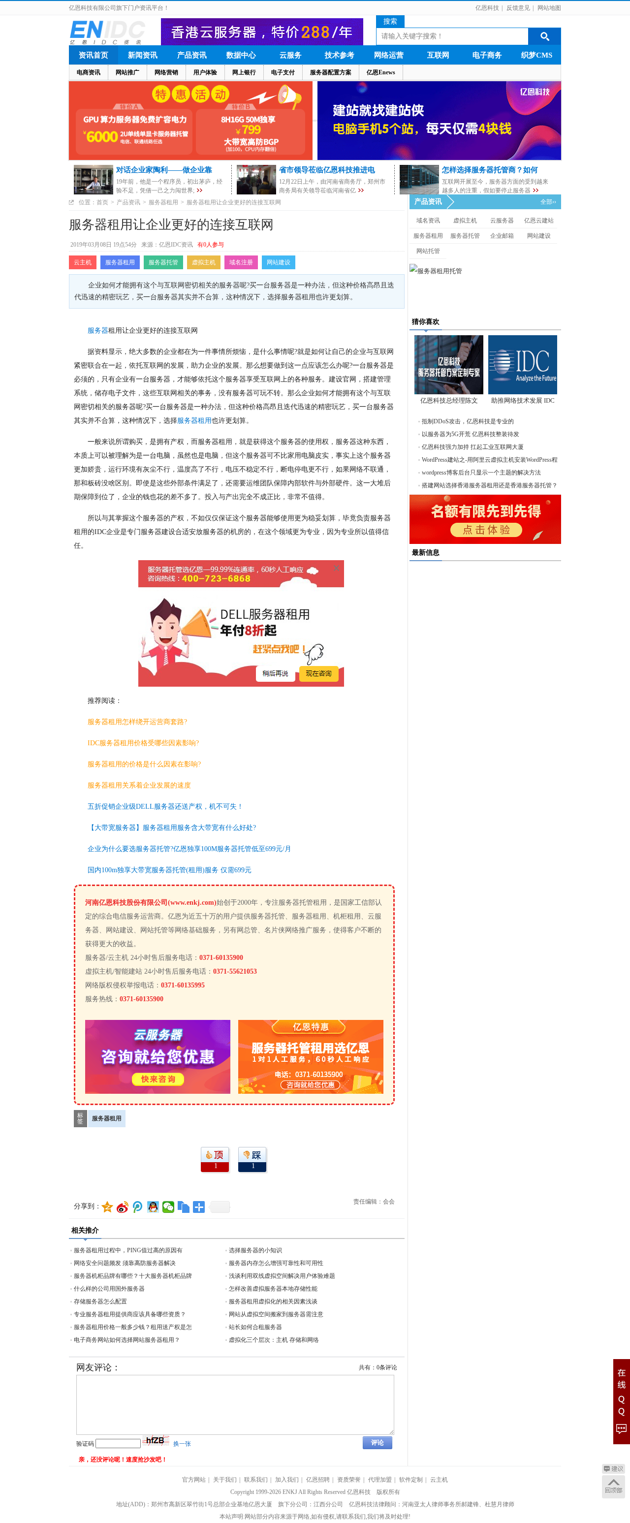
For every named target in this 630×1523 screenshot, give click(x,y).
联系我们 (256, 1479)
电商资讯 (88, 72)
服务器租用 (163, 202)
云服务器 (502, 220)
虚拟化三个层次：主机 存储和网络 (274, 1339)
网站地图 (549, 7)
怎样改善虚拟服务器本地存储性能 (273, 1288)
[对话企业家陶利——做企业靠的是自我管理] (199, 190)
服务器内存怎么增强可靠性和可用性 (276, 1263)
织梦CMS (536, 55)
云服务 (291, 55)
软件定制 (411, 1479)
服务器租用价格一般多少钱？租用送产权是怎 (133, 1327)
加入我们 (287, 1479)
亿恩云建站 (539, 220)
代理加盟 (380, 1479)
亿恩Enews (381, 72)
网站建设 (278, 262)
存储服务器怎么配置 (100, 1301)
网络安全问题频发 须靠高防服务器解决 (125, 1263)
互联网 (438, 55)
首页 (102, 202)
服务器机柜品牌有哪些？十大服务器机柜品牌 (133, 1275)
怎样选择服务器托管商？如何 (490, 170)
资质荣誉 (349, 1479)
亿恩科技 (487, 7)
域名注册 (241, 262)
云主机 (83, 262)
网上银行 (244, 72)
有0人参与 (210, 244)
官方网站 (194, 1479)
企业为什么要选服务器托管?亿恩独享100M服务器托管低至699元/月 (189, 849)
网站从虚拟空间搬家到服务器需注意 (276, 1314)
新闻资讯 (143, 55)
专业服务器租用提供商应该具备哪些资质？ (130, 1314)
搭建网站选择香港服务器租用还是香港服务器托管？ (490, 485)
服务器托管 (163, 262)
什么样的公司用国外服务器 (109, 1288)
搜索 (390, 21)
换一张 (182, 1443)
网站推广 (127, 72)
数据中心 (241, 55)
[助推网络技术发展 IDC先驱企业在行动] (522, 364)
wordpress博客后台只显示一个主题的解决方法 (481, 472)
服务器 (98, 330)
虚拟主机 (204, 262)
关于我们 (225, 1479)
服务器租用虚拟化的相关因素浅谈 (273, 1301)
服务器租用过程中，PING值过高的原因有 (128, 1250)
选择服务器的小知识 (255, 1250)
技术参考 (339, 55)
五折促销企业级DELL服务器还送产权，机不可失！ (166, 806)
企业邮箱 (502, 235)
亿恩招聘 (318, 1479)
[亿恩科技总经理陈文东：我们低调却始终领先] (448, 364)
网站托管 (428, 251)
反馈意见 (518, 7)
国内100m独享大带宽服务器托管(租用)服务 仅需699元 (170, 870)
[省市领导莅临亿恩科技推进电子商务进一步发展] (361, 190)
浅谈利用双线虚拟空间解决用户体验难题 (282, 1275)
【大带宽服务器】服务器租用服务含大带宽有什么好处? (172, 827)
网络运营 (389, 55)
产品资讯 (192, 55)
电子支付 (283, 72)
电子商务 (487, 55)
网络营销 (166, 72)
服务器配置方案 (330, 72)
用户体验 (205, 72)
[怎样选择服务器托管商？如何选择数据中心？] (535, 190)
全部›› (548, 201)
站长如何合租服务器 (255, 1327)
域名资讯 (428, 220)
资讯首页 (93, 55)
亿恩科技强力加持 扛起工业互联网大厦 (473, 447)
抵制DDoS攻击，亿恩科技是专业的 (468, 421)
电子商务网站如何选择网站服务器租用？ (127, 1339)
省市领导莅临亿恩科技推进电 (327, 170)
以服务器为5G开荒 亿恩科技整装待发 (470, 434)
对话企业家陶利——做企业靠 (164, 170)
